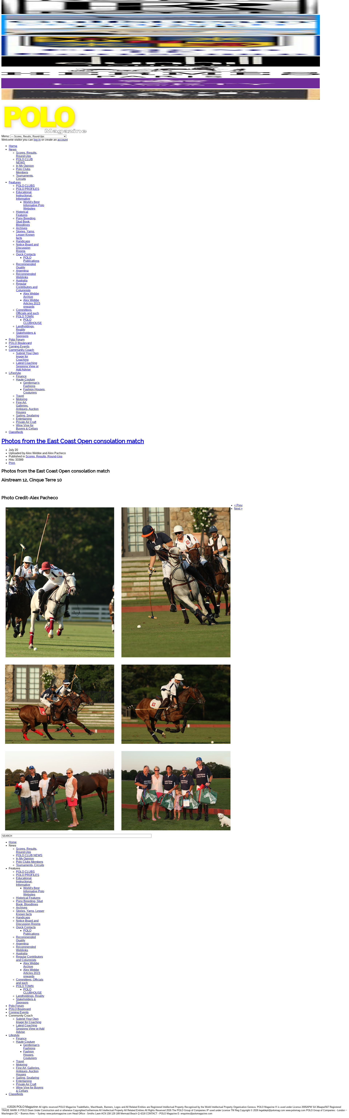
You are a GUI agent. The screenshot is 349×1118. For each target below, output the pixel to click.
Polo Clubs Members (23, 171)
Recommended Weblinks (26, 275)
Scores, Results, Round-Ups (26, 154)
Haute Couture (25, 379)
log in (37, 139)
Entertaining (24, 418)
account (62, 139)
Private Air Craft (26, 422)
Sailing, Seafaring (27, 415)
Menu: (5, 136)
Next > (238, 508)
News (13, 149)
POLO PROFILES (27, 188)
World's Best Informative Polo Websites (33, 205)
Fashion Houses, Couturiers (34, 391)
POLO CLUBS (25, 185)
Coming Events (19, 346)
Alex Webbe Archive (31, 295)
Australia (21, 280)
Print (12, 463)
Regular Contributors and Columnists (26, 287)
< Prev (238, 505)
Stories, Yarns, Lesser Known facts (25, 235)
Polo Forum (17, 339)
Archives (21, 228)
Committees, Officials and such (27, 311)
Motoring (21, 399)
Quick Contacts (26, 254)
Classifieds (16, 432)
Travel (20, 395)
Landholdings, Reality (30, 996)
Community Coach (21, 350)
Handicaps (23, 241)
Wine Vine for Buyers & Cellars (27, 427)
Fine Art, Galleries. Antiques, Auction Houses (27, 407)
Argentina (22, 270)
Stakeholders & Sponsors (26, 334)
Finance (21, 376)
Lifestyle (15, 373)
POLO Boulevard (20, 343)
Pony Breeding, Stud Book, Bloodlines (26, 221)
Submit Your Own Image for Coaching (27, 356)
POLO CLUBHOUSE (32, 321)
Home (13, 146)
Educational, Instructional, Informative (24, 195)
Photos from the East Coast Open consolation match (72, 441)
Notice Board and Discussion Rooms (27, 248)
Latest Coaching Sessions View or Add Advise (27, 366)
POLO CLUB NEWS (24, 161)
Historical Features (22, 213)
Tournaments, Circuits (24, 177)
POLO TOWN (25, 316)
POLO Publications (31, 259)
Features (15, 182)
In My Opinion (25, 165)
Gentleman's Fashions (31, 384)
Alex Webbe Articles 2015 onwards (31, 303)
